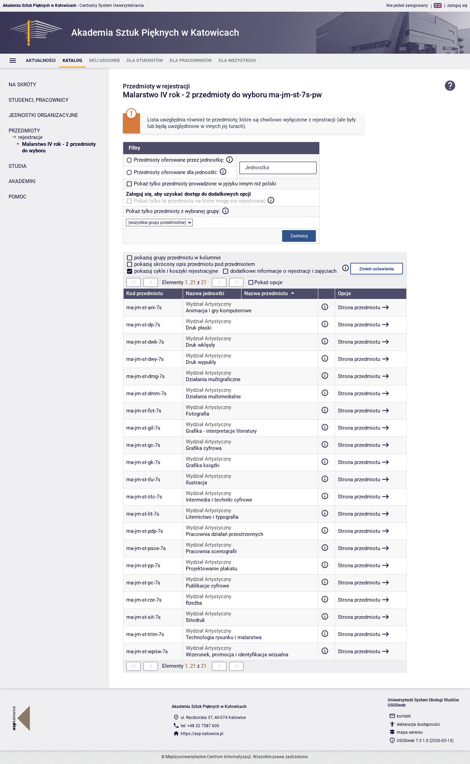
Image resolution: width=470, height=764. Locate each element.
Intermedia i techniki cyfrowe (219, 500)
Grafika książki (203, 465)
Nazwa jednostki (205, 293)
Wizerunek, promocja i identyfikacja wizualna (237, 655)
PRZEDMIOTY (24, 131)
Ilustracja (196, 483)
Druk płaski (199, 328)
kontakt (404, 716)
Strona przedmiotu (359, 307)
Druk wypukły (201, 362)
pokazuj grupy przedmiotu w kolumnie (177, 258)
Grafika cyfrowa (204, 448)
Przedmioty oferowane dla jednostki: (175, 172)
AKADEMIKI (22, 181)
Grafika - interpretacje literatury (221, 431)
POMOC (17, 197)
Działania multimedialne (213, 397)
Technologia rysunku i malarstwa (223, 637)
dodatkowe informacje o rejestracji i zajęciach (283, 271)
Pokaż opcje (268, 282)
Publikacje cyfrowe (207, 586)
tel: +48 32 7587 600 (200, 725)
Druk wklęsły (200, 345)
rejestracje (30, 137)
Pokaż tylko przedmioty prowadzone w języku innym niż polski (205, 184)
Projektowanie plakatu (211, 569)
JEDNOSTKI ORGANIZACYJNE (43, 115)
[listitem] (40, 61)
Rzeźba (194, 603)
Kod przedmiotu (144, 293)
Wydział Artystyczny (208, 304)
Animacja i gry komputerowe (219, 311)
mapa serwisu (410, 732)
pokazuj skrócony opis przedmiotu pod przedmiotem (194, 264)
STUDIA (17, 166)
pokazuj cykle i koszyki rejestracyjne (176, 271)
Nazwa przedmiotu (266, 293)
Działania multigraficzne (213, 379)
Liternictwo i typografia (212, 517)
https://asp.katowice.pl (202, 733)
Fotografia (197, 414)
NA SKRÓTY (22, 85)
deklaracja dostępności (418, 724)
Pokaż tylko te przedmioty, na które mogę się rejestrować (200, 201)
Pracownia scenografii (211, 551)
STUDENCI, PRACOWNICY (38, 100)
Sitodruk (195, 620)
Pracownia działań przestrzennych (224, 534)
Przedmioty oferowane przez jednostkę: (179, 160)
